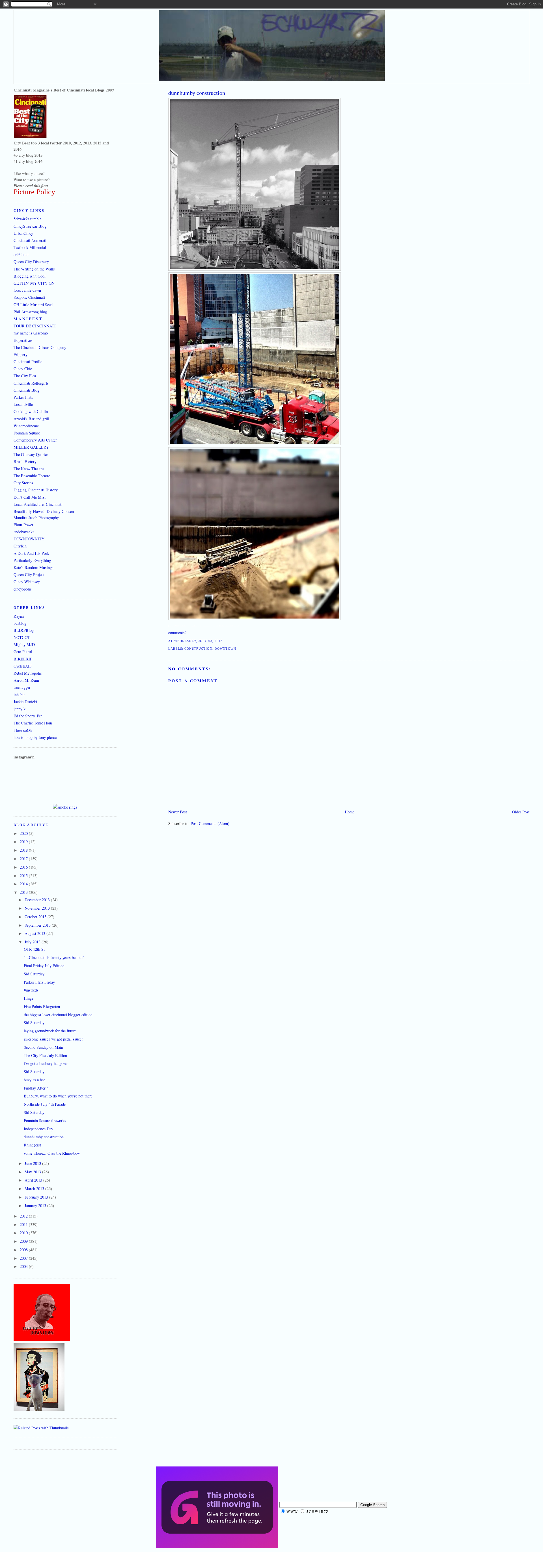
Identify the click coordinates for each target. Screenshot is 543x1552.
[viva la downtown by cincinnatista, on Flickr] (42, 1339)
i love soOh (23, 730)
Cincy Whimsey (27, 581)
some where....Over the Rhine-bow (52, 1153)
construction (198, 648)
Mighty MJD (24, 644)
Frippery (20, 354)
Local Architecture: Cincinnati (38, 504)
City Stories (23, 482)
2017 (24, 858)
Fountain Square (27, 433)
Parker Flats (23, 397)
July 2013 (33, 942)
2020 (24, 833)
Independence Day (38, 1128)
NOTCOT (22, 637)
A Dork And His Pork (31, 553)
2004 (24, 1266)
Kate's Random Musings (33, 567)
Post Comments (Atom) (210, 823)
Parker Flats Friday (39, 982)
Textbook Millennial (30, 247)
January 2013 (36, 1205)
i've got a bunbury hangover (46, 1063)
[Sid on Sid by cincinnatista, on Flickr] (39, 1409)
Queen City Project (29, 574)
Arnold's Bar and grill (31, 418)
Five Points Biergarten (42, 1006)
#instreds (31, 990)
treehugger (22, 687)
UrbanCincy (23, 233)
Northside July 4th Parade (45, 1104)
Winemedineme (26, 425)
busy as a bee (34, 1079)
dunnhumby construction (196, 93)
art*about (21, 254)
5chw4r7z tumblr (27, 218)
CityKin (20, 546)
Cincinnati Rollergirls (31, 383)
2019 (24, 841)
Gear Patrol (23, 651)
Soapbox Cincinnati (29, 297)
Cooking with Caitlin (31, 411)
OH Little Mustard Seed (33, 304)
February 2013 (37, 1197)
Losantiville (23, 404)
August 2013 (35, 933)
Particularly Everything (32, 560)
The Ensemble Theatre (32, 475)
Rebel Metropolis (28, 673)
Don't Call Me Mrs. (30, 497)
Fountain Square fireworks (45, 1120)
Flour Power (23, 524)
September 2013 (38, 925)
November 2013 (38, 908)
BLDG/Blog (24, 630)
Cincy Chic (23, 368)
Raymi (19, 616)
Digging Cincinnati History (36, 490)
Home (349, 812)
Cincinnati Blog (26, 390)
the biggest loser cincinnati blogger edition (58, 1014)
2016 (24, 867)
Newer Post (177, 812)
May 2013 (33, 1171)
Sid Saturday (34, 974)
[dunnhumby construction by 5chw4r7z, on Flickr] (254, 269)
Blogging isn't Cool (30, 276)
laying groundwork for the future (50, 1030)
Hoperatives (23, 340)
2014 (24, 883)
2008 (24, 1249)
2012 (24, 1216)
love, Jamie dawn (27, 290)
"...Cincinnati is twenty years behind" (54, 957)
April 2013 (34, 1180)
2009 (24, 1241)
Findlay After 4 (36, 1088)
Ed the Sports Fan (28, 716)
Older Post (520, 812)
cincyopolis (23, 589)
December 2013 (38, 899)
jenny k (19, 708)
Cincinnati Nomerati (30, 240)
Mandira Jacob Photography (36, 517)
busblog (20, 623)
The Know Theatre (29, 468)
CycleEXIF (23, 666)
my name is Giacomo (31, 333)
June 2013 (33, 1163)
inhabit (19, 694)
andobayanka (24, 531)
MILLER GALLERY (31, 447)
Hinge (28, 998)
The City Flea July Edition (45, 1055)
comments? (177, 632)
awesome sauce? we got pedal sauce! (53, 1039)
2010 (24, 1232)
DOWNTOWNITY (29, 539)
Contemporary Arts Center (35, 440)
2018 (24, 850)
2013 (24, 892)
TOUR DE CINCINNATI (35, 326)
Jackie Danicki (25, 701)
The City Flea (25, 375)
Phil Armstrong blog (30, 311)
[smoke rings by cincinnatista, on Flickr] (65, 807)
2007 (24, 1258)
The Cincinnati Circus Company (40, 347)
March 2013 (35, 1188)
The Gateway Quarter (31, 454)
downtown (225, 648)
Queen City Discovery (31, 261)
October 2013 (36, 916)
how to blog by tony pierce (35, 737)
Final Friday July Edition (44, 965)
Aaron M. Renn (26, 680)
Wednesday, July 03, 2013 (198, 641)
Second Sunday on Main (43, 1047)
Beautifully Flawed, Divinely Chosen (44, 511)
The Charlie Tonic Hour (33, 723)
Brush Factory (25, 461)
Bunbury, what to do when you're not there (58, 1096)
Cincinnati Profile (28, 361)
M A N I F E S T (28, 318)
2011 (24, 1224)
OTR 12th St (34, 949)
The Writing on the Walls (34, 269)
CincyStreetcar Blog (30, 226)
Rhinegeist (32, 1145)
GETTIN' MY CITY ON (34, 283)
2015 (24, 875)
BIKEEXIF (23, 659)
